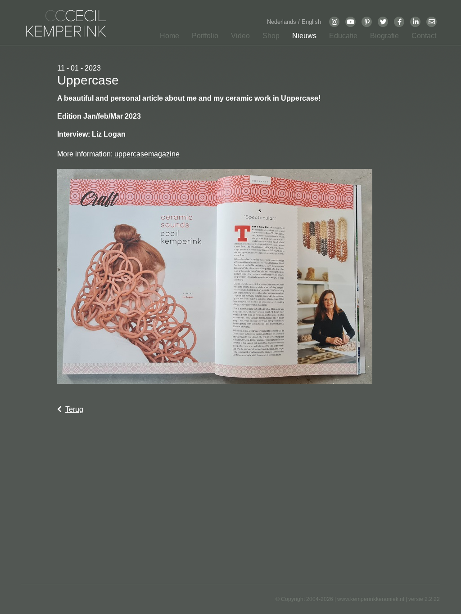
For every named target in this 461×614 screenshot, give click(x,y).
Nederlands (282, 21)
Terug (74, 409)
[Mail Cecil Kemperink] (432, 21)
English (311, 21)
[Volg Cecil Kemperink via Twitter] (383, 21)
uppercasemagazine (147, 154)
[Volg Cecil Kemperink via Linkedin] (415, 21)
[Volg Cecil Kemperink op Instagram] (334, 21)
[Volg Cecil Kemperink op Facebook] (399, 21)
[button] (202, 38)
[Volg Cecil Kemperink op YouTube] (351, 21)
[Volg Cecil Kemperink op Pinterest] (367, 21)
